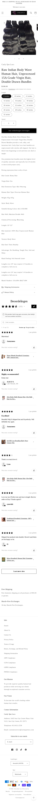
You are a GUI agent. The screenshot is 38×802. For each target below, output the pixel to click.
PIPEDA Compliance (10, 672)
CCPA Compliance (10, 663)
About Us (7, 630)
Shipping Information (11, 653)
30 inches (30, 110)
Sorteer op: (22, 327)
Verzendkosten (11, 89)
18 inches (30, 101)
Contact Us (7, 635)
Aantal (3, 119)
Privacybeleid (28, 791)
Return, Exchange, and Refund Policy (16, 649)
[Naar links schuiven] (14, 58)
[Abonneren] (30, 742)
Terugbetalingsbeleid (17, 791)
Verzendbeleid (27, 794)
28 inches (18, 110)
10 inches (17, 96)
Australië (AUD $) (18, 763)
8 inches (6, 96)
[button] (2, 13)
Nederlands (18, 774)
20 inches (7, 105)
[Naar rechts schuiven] (23, 58)
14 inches (7, 101)
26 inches (7, 110)
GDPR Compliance (10, 667)
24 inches (30, 105)
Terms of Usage (9, 644)
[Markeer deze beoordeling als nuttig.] (34, 347)
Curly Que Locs (18, 788)
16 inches (18, 101)
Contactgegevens (20, 797)
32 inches (7, 114)
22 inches (18, 105)
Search (6, 625)
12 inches (29, 96)
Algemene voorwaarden (15, 794)
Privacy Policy (8, 639)
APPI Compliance (9, 658)
